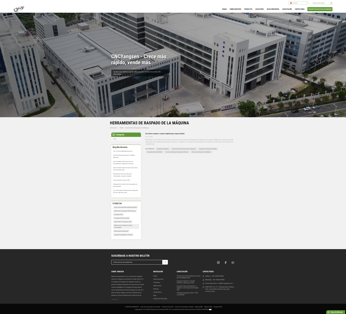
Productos (156, 282)
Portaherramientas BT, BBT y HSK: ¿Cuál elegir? (187, 294)
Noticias (155, 289)
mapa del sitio (139, 309)
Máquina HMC (199, 307)
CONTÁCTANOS (299, 9)
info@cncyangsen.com (225, 283)
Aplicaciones (157, 286)
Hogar (224, 9)
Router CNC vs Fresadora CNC (122, 221)
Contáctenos (157, 292)
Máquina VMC (208, 307)
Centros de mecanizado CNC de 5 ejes (125, 211)
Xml (144, 309)
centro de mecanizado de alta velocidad (125, 207)
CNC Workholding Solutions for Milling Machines (124, 156)
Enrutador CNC (118, 214)
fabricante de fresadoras (121, 231)
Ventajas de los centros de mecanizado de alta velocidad (125, 185)
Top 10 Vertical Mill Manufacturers (122, 151)
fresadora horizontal (167, 307)
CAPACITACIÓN (287, 9)
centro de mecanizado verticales (184, 307)
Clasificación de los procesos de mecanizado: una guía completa (122, 175)
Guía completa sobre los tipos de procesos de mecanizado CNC (125, 169)
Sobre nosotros (158, 279)
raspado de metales (163, 149)
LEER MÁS (114, 299)
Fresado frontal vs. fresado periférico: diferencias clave (186, 282)
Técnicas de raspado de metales (201, 152)
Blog (115, 139)
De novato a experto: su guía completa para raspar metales (165, 134)
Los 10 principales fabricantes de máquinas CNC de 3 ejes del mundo (125, 191)
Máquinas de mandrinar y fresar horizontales (123, 226)
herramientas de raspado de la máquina (184, 149)
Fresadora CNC (218, 307)
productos (248, 9)
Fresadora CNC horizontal (121, 218)
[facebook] (226, 262)
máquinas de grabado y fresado (123, 234)
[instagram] (218, 262)
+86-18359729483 (218, 276)
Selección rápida (273, 9)
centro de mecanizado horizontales (150, 307)
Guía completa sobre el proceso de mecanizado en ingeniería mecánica (123, 162)
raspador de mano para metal (208, 149)
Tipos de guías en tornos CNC (121, 180)
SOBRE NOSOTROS (235, 9)
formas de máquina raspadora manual (177, 152)
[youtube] (233, 262)
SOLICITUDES (259, 9)
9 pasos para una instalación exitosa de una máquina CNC (188, 277)
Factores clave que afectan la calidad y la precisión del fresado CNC (188, 287)
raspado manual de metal (154, 152)
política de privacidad (160, 298)
